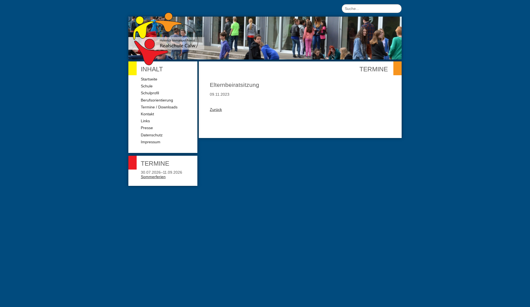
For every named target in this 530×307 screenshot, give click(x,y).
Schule (147, 86)
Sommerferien (153, 177)
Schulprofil (150, 93)
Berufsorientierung (157, 100)
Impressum (150, 142)
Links (145, 121)
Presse (147, 128)
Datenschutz (152, 135)
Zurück (216, 109)
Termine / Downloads (159, 107)
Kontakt (147, 114)
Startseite (149, 79)
